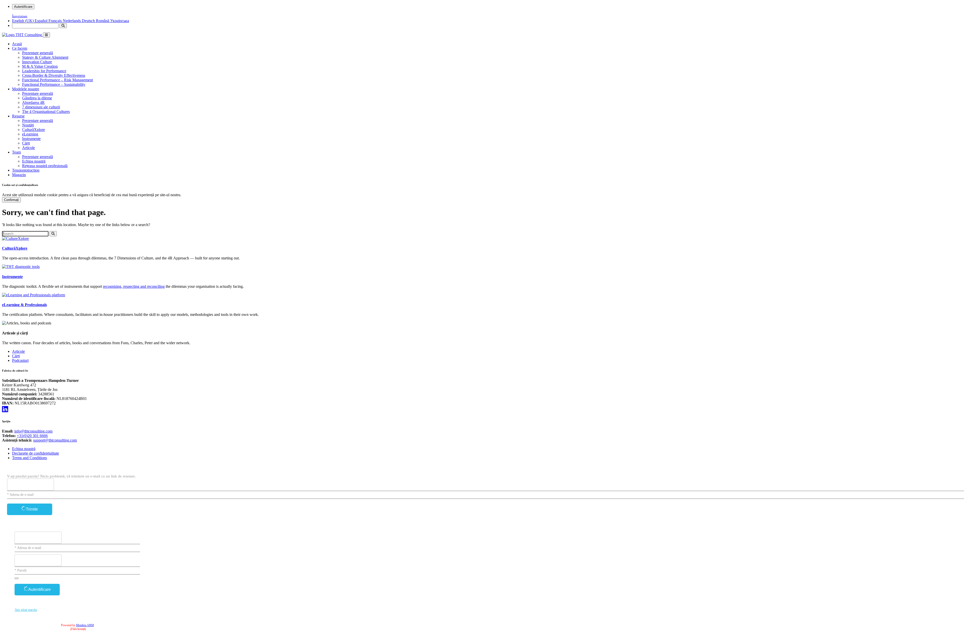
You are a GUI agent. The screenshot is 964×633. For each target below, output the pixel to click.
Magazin (19, 175)
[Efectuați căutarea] (63, 25)
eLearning (30, 134)
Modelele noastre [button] (25, 89)
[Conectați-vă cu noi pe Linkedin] (5, 409)
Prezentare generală (37, 53)
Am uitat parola (26, 610)
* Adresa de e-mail (20, 495)
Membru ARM (85, 625)
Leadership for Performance (44, 71)
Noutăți (28, 125)
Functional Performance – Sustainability (53, 84)
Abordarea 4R (33, 102)
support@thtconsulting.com (55, 440)
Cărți (26, 143)
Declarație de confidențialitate (35, 453)
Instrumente (31, 138)
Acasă (17, 44)
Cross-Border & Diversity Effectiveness (53, 75)
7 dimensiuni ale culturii (41, 107)
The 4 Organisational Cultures (46, 111)
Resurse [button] (18, 116)
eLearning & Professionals (24, 305)
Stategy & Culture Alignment (45, 57)
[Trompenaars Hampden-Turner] (22, 35)
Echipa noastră (33, 161)
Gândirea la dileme (37, 98)
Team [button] (16, 152)
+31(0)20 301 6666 (32, 436)
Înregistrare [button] (19, 16)
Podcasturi (20, 360)
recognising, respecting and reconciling (134, 286)
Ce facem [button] (19, 48)
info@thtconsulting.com (33, 431)
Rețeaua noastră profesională (45, 166)
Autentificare (23, 7)
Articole (28, 148)
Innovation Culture (37, 62)
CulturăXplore (33, 129)
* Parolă (20, 570)
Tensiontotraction (25, 170)
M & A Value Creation (40, 66)
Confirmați (11, 200)
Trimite (32, 509)
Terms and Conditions (29, 458)
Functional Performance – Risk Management (57, 80)
